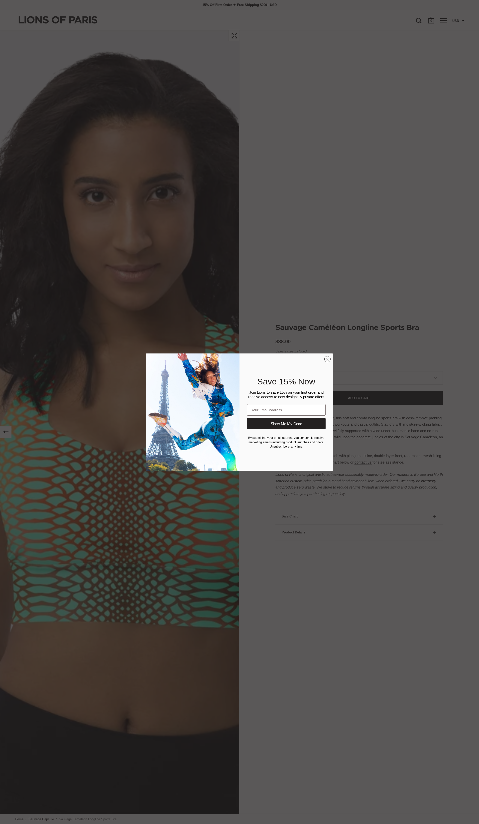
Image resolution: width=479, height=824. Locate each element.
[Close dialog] (327, 359)
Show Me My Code (286, 424)
